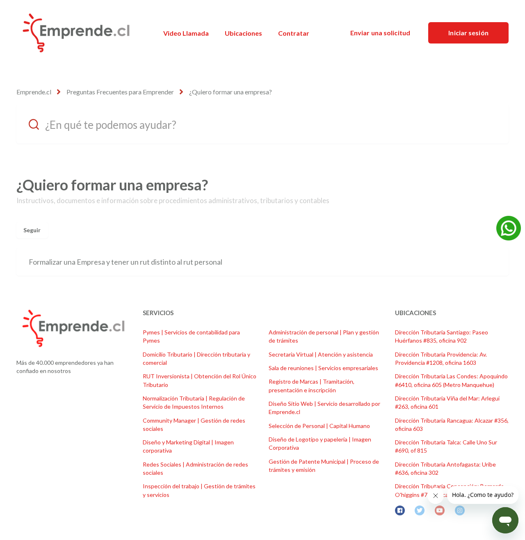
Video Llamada (186, 33)
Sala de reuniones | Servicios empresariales (323, 367)
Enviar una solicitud (380, 33)
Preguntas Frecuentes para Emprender (120, 92)
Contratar (293, 33)
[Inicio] (75, 32)
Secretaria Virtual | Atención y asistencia (321, 354)
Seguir (32, 230)
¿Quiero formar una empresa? (230, 92)
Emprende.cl (33, 92)
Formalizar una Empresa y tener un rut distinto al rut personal (125, 261)
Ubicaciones (243, 33)
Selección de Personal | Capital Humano (319, 425)
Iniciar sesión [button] (468, 33)
